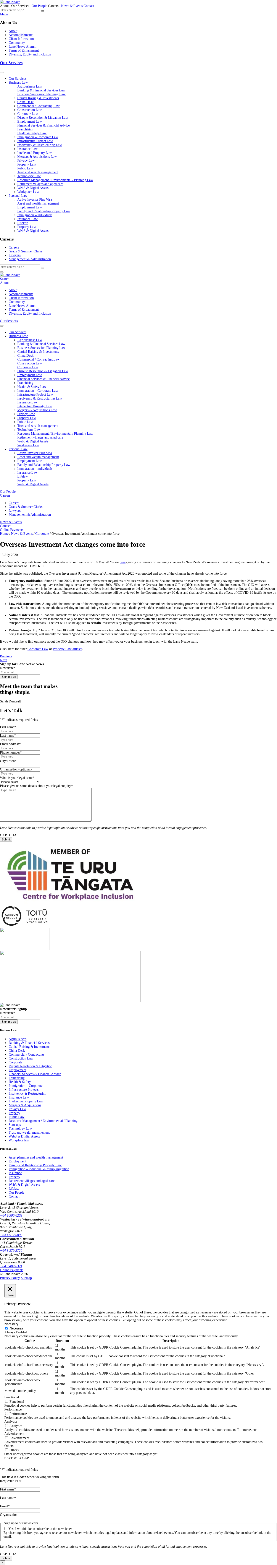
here (123, 562)
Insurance (15, 1173)
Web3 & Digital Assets (32, 188)
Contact (89, 6)
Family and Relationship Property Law (43, 211)
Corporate (15, 1062)
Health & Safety (20, 1082)
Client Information (21, 39)
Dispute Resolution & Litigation (30, 1066)
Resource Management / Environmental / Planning (43, 1121)
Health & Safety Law (32, 133)
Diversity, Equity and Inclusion (30, 54)
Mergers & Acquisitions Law (37, 156)
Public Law (25, 168)
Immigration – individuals (34, 215)
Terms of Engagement (24, 50)
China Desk (25, 102)
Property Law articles (67, 649)
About (13, 31)
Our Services (11, 62)
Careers (14, 247)
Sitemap (26, 1278)
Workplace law (19, 1140)
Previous (6, 656)
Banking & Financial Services (29, 1043)
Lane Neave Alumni (22, 46)
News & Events (72, 6)
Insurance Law (27, 149)
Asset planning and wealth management (36, 1157)
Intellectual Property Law (34, 152)
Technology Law (29, 176)
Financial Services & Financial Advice (43, 125)
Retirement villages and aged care (40, 184)
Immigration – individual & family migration (39, 1169)
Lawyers (15, 255)
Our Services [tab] (21, 6)
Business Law (18, 82)
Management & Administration (30, 259)
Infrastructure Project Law (35, 141)
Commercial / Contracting (26, 1054)
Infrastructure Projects (24, 1089)
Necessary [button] (11, 1324)
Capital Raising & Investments (38, 98)
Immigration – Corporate (25, 1085)
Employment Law (29, 121)
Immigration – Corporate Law (37, 137)
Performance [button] (13, 1409)
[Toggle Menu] (1, 72)
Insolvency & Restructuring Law (39, 145)
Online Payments (11, 529)
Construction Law (29, 110)
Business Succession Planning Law (41, 94)
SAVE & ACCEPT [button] (17, 1458)
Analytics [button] (10, 1421)
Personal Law (18, 195)
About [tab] (5, 6)
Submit (6, 839)
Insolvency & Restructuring (27, 1093)
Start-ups (15, 1124)
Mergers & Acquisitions (25, 1105)
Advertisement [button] (14, 1433)
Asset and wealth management (38, 203)
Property (14, 1113)
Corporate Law (27, 113)
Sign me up (9, 676)
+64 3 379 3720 (11, 1250)
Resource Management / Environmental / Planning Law (55, 180)
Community (17, 42)
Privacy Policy (10, 1278)
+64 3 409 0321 (11, 1266)
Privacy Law (26, 160)
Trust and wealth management (37, 172)
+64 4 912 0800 (11, 1235)
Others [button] (8, 1446)
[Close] (1, 272)
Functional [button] (11, 1397)
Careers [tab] (54, 6)
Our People (39, 6)
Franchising (25, 129)
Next (3, 660)
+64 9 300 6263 (11, 1215)
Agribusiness (17, 1039)
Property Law (26, 164)
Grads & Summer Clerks (25, 251)
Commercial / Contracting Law (38, 106)
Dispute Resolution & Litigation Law (42, 117)
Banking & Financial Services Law (41, 90)
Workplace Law (28, 191)
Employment (17, 1070)
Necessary (17, 1328)
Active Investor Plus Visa (34, 199)
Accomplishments (21, 35)
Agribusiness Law (29, 86)
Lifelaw (22, 223)
